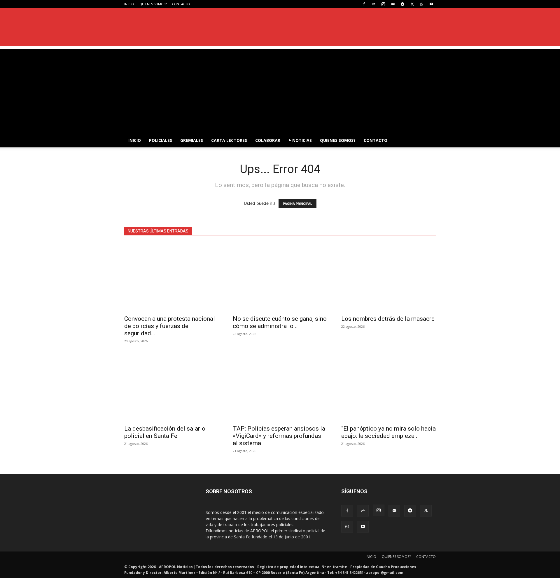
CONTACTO (181, 4)
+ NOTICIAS (300, 140)
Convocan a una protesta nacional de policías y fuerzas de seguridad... (169, 326)
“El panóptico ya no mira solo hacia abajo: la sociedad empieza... (388, 432)
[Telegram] (402, 4)
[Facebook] (364, 4)
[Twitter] (412, 4)
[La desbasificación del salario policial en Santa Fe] (171, 387)
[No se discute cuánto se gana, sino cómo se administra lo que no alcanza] (280, 277)
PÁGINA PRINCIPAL (297, 204)
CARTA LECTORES (229, 140)
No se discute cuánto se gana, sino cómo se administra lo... (280, 322)
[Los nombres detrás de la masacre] (388, 277)
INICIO (129, 4)
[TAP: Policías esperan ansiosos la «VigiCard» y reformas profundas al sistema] (280, 387)
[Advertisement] (280, 90)
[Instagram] (383, 4)
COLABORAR (267, 140)
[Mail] (392, 4)
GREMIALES (191, 140)
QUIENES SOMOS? (153, 4)
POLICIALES (160, 140)
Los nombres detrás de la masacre (388, 318)
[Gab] (373, 4)
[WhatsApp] (421, 4)
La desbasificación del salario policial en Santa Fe (164, 432)
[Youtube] (431, 4)
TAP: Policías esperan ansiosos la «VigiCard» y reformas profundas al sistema (279, 436)
